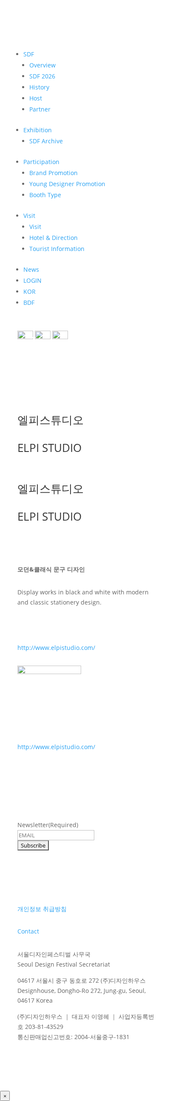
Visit (29, 216)
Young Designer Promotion (67, 184)
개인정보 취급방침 (42, 909)
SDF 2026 (42, 76)
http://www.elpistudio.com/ (56, 648)
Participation (41, 162)
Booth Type (45, 195)
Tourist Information (57, 249)
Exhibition (37, 130)
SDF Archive (46, 141)
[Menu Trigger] (30, 341)
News (31, 269)
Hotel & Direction (53, 238)
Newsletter (47, 825)
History (39, 87)
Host (35, 98)
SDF (28, 54)
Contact (28, 931)
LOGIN (32, 280)
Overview (42, 65)
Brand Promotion (53, 173)
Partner (40, 109)
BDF (28, 302)
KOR (29, 291)
